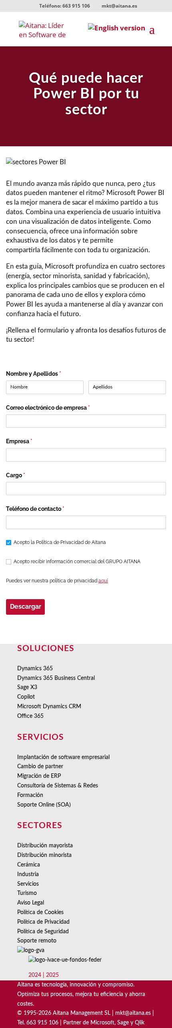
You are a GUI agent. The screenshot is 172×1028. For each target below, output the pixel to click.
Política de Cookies (40, 912)
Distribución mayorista (45, 846)
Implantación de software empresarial (63, 757)
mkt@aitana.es (133, 1013)
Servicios (28, 884)
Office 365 (30, 716)
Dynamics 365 (35, 668)
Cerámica (28, 865)
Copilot (26, 697)
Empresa (32, 441)
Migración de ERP (39, 776)
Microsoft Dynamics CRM (49, 706)
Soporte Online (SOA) (44, 805)
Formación (30, 795)
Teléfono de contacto (48, 509)
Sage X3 (27, 687)
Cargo (28, 475)
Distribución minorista (44, 855)
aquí (103, 581)
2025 (52, 975)
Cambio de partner (40, 766)
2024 (34, 975)
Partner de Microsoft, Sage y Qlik (103, 1023)
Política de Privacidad (43, 922)
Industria (28, 874)
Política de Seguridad (43, 931)
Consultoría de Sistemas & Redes (57, 786)
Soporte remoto (36, 941)
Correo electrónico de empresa (61, 407)
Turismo (27, 893)
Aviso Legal (30, 903)
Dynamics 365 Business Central (56, 678)
